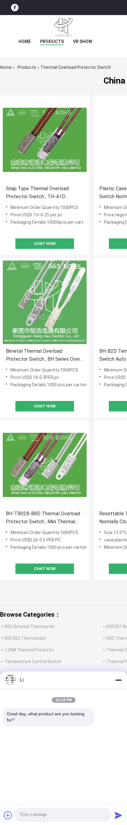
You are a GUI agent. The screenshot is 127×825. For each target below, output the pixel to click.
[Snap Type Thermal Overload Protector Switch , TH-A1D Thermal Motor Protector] (45, 140)
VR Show (82, 41)
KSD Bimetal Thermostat (30, 626)
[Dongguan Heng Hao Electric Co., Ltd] (63, 27)
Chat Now (44, 243)
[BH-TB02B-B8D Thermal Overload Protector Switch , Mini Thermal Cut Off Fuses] (45, 465)
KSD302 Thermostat (25, 638)
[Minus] (118, 680)
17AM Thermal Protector (29, 649)
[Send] (118, 815)
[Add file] (8, 815)
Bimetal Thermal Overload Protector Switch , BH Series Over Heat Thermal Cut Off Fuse (43, 355)
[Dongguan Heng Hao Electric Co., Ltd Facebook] (14, 7)
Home (24, 41)
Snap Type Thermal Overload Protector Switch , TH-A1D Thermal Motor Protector (37, 193)
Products (52, 41)
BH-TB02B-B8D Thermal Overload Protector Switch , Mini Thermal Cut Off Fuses (43, 518)
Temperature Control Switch (33, 661)
